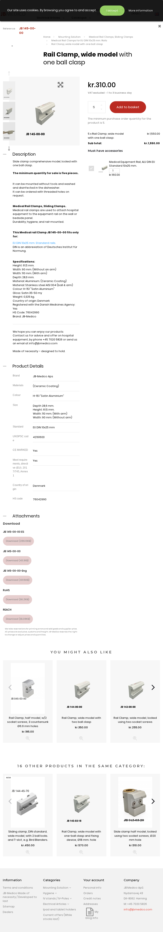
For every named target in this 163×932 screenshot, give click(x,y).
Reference (9, 28)
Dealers (8, 912)
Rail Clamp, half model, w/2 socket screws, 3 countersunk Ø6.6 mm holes (27, 722)
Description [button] (24, 154)
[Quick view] (28, 738)
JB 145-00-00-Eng (15, 570)
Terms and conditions (18, 887)
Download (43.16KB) (17, 580)
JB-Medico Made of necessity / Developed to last (20, 897)
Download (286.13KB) (18, 541)
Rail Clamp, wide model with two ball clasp (81, 720)
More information (141, 10)
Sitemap (9, 906)
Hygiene (48, 893)
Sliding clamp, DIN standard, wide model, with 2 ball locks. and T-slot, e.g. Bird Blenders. (28, 836)
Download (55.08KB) (18, 619)
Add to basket (128, 107)
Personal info (92, 887)
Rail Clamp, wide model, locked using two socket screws (135, 720)
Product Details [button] (28, 366)
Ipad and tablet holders (59, 909)
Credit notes (92, 898)
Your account (93, 880)
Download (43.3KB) (17, 560)
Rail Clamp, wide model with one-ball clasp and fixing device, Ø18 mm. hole (81, 836)
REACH (7, 609)
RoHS (6, 590)
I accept (112, 10)
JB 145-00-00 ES (13, 532)
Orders (88, 893)
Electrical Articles (54, 904)
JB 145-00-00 (12, 551)
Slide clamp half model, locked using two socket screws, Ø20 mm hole (135, 836)
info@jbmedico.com (43, 343)
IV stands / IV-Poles (56, 898)
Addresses (90, 904)
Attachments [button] (26, 516)
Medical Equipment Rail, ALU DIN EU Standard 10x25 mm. (132, 164)
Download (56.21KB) (17, 599)
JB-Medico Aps (43, 376)
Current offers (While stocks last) (57, 917)
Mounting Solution (55, 887)
